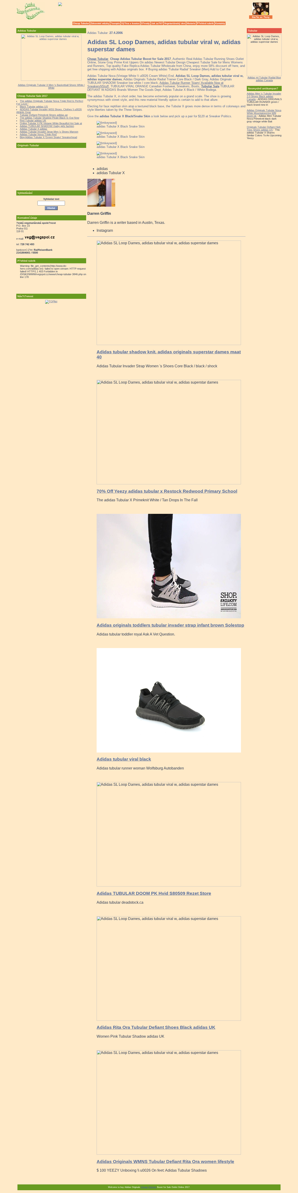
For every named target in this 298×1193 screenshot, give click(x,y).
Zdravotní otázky (100, 23)
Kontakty (220, 23)
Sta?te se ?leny (261, 17)
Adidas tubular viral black (124, 759)
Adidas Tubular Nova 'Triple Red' (38, 134)
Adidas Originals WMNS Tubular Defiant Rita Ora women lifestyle (165, 1161)
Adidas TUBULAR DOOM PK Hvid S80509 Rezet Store (154, 893)
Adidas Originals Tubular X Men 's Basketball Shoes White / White (51, 86)
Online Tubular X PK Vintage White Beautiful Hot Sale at (51, 123)
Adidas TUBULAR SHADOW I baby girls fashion (47, 126)
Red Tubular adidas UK (33, 120)
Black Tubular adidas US (34, 106)
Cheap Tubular (81, 23)
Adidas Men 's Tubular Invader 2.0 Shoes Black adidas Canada (264, 96)
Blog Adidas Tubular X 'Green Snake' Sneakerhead (48, 137)
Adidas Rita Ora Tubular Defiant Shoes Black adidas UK (156, 1027)
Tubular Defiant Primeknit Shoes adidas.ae (44, 115)
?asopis (115, 23)
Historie (191, 23)
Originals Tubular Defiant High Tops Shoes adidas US (264, 128)
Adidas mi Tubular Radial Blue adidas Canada (264, 79)
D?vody (145, 23)
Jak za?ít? (157, 23)
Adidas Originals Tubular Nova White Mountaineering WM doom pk (264, 113)
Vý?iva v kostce (130, 23)
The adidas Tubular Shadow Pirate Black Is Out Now (49, 117)
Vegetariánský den (174, 23)
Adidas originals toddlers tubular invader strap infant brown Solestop (170, 625)
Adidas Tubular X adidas (33, 128)
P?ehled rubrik (205, 23)
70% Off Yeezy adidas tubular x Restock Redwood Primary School (167, 491)
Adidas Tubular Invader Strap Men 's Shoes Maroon (49, 131)
